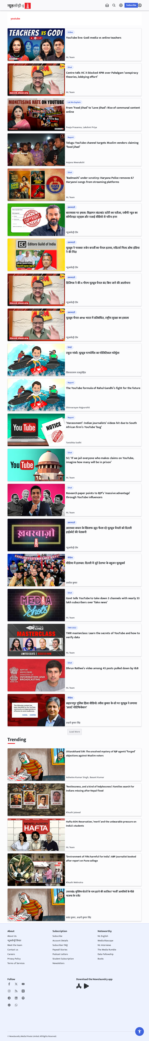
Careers (11, 954)
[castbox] (9, 1005)
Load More (74, 732)
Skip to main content (21, 20)
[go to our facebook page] (9, 984)
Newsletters (58, 963)
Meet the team (14, 945)
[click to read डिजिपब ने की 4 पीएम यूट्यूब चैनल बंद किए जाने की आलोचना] (36, 290)
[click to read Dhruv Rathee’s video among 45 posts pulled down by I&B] (36, 675)
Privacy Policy (14, 959)
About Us (12, 936)
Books (101, 959)
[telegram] (9, 998)
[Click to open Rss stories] (16, 991)
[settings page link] (121, 5)
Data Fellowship (105, 954)
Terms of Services (16, 963)
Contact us (12, 950)
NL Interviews (104, 945)
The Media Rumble (107, 950)
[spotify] (23, 998)
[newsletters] (107, 5)
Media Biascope (105, 941)
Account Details (60, 941)
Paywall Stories (60, 950)
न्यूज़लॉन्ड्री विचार (14, 941)
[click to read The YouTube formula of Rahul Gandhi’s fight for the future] (36, 395)
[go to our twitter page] (16, 984)
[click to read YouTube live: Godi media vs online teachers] (36, 44)
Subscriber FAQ (60, 945)
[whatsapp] (16, 1005)
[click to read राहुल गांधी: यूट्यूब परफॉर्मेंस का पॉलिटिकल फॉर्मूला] (36, 360)
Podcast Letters (60, 954)
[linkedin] (16, 998)
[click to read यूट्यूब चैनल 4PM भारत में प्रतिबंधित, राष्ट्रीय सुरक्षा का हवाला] (36, 325)
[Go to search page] (113, 5)
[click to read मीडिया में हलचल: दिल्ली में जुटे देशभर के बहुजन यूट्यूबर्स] (36, 570)
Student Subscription (63, 959)
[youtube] (23, 984)
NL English (103, 936)
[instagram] (9, 991)
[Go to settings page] (139, 1031)
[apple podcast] (23, 991)
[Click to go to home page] (19, 6)
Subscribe (131, 5)
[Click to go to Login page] (140, 5)
